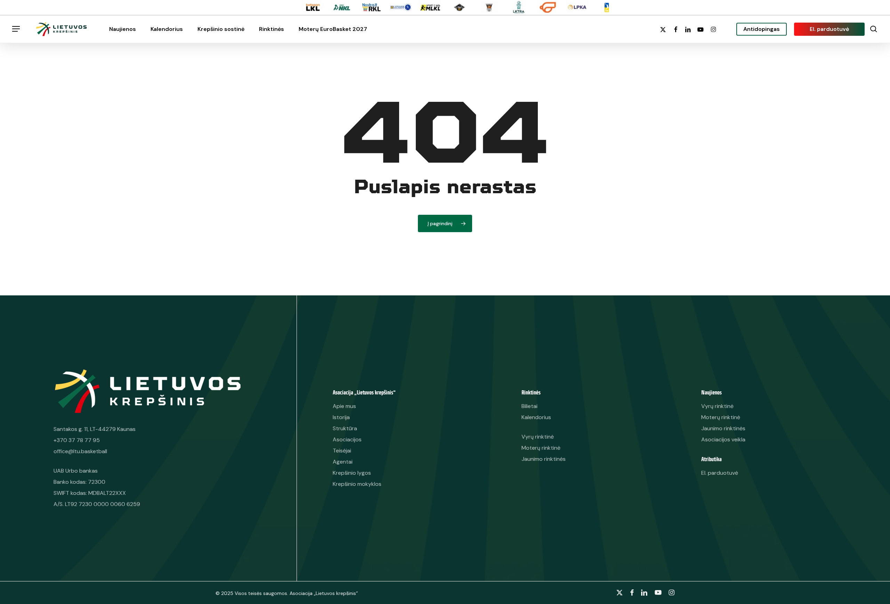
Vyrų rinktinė (717, 406)
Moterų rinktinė (720, 417)
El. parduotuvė (719, 472)
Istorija (341, 417)
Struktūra (345, 428)
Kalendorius (536, 417)
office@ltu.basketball (80, 451)
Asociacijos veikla (723, 439)
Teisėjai (342, 450)
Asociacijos (347, 439)
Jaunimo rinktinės (723, 428)
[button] (16, 29)
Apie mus (344, 406)
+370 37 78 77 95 (77, 440)
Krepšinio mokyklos (357, 484)
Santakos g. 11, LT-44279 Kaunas (95, 429)
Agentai (343, 461)
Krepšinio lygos (352, 472)
